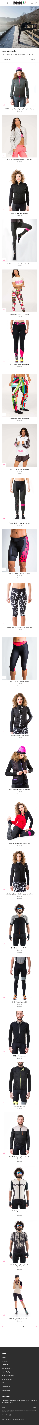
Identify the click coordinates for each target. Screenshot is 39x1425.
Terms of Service (7, 1379)
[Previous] (7, 1327)
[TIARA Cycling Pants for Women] (19, 499)
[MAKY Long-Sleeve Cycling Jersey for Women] (19, 870)
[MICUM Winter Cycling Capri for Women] (19, 604)
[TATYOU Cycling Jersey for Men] (19, 1241)
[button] (7, 3)
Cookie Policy (6, 1390)
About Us (5, 1361)
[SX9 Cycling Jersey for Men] (19, 924)
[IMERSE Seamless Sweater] (19, 190)
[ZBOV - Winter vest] (19, 1032)
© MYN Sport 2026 (7, 1419)
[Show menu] (2, 3)
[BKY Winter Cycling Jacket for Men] (19, 1133)
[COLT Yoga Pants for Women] (19, 291)
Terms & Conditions (8, 1376)
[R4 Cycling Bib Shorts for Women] (19, 1295)
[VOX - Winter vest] (19, 1083)
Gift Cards (5, 1365)
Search (4, 1357)
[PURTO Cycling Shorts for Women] (19, 550)
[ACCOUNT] (32, 3)
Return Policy (6, 1372)
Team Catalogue (7, 1368)
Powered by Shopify (18, 1419)
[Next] (32, 1327)
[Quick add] (4, 105)
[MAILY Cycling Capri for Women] (19, 658)
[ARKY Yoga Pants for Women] (19, 395)
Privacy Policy (6, 1386)
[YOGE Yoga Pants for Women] (19, 341)
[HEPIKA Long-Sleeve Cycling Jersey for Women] (19, 85)
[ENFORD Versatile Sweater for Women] (19, 136)
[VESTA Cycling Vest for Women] (19, 712)
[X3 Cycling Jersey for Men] (19, 1187)
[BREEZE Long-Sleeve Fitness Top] (19, 820)
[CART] (36, 3)
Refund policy (6, 1383)
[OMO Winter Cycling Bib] (19, 978)
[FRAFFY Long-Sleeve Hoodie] (19, 445)
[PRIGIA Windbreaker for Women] (19, 766)
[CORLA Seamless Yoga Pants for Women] (19, 240)
